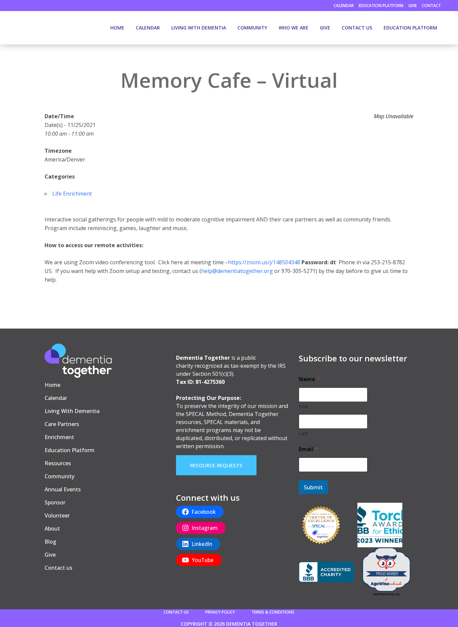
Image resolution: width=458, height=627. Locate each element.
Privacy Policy (220, 612)
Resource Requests (216, 465)
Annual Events (63, 489)
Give (412, 5)
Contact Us (176, 612)
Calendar (344, 5)
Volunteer (57, 515)
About (52, 528)
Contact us (58, 567)
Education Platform (381, 5)
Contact (431, 5)
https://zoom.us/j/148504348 (264, 262)
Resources (58, 463)
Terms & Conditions (272, 612)
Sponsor (55, 502)
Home (52, 385)
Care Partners (62, 424)
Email (308, 449)
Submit (313, 487)
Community (59, 476)
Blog (50, 541)
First (303, 406)
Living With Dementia (72, 411)
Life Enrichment (72, 193)
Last (303, 433)
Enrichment (59, 437)
